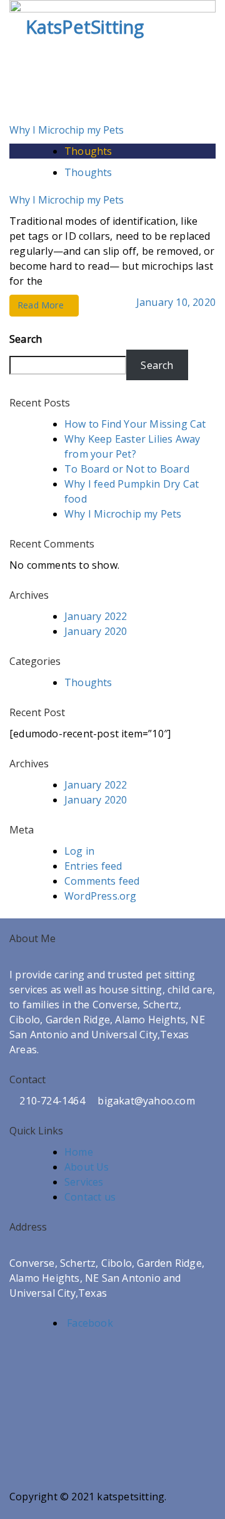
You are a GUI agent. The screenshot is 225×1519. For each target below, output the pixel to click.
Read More (41, 305)
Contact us (90, 1197)
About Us (86, 1167)
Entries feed (93, 866)
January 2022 (95, 616)
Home (78, 1152)
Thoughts (88, 151)
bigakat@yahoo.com (145, 1101)
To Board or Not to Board (126, 469)
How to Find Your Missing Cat (135, 424)
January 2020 (95, 631)
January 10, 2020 (176, 302)
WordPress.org (100, 896)
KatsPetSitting (85, 26)
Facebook (88, 1323)
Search (25, 339)
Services (84, 1182)
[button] (207, 25)
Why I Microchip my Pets (66, 130)
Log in (79, 851)
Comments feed (102, 881)
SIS (105, 1511)
